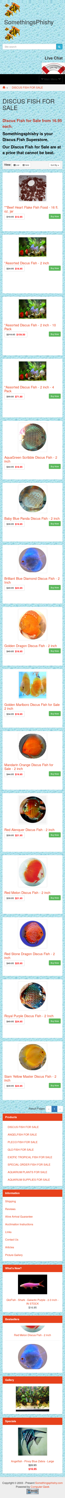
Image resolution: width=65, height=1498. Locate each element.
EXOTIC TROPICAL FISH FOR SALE (30, 1157)
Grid (27, 165)
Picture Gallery (14, 1255)
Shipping (10, 1201)
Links (8, 1232)
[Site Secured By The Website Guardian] (32, 1491)
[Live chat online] (53, 68)
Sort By (54, 165)
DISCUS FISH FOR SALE (23, 1127)
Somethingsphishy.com (49, 1483)
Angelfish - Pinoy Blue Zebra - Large (32, 1461)
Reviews (10, 1209)
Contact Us (11, 1239)
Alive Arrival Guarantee (19, 1216)
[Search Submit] (59, 46)
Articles (9, 1247)
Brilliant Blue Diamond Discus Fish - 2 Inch (32, 1361)
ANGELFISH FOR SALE (22, 1134)
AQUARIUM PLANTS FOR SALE (27, 1172)
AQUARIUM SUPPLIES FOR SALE (29, 1180)
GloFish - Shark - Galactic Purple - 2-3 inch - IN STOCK (32, 1302)
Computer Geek (40, 1487)
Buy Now (55, 216)
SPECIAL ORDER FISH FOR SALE (29, 1164)
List (17, 165)
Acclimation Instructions (19, 1224)
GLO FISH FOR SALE (21, 1150)
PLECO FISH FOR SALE (23, 1142)
